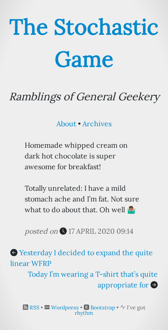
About (66, 123)
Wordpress (65, 307)
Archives (97, 123)
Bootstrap (102, 307)
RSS (34, 307)
